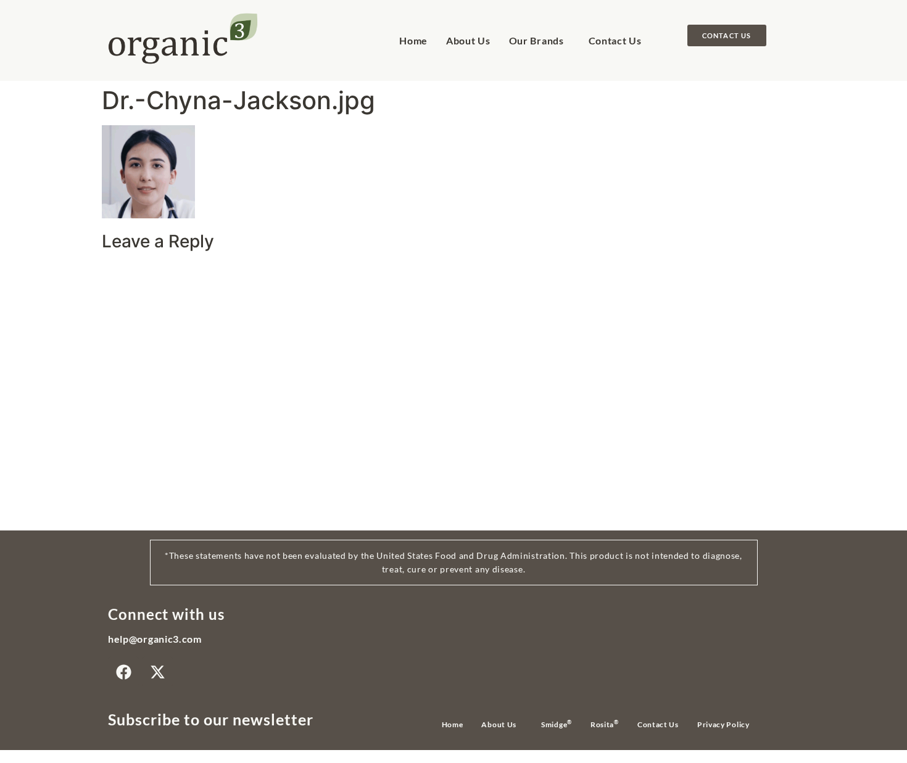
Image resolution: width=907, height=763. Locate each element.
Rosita (604, 724)
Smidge (556, 724)
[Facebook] (123, 671)
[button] (539, 41)
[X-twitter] (157, 671)
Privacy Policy (723, 724)
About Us (468, 40)
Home (413, 40)
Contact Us (615, 40)
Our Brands (536, 40)
